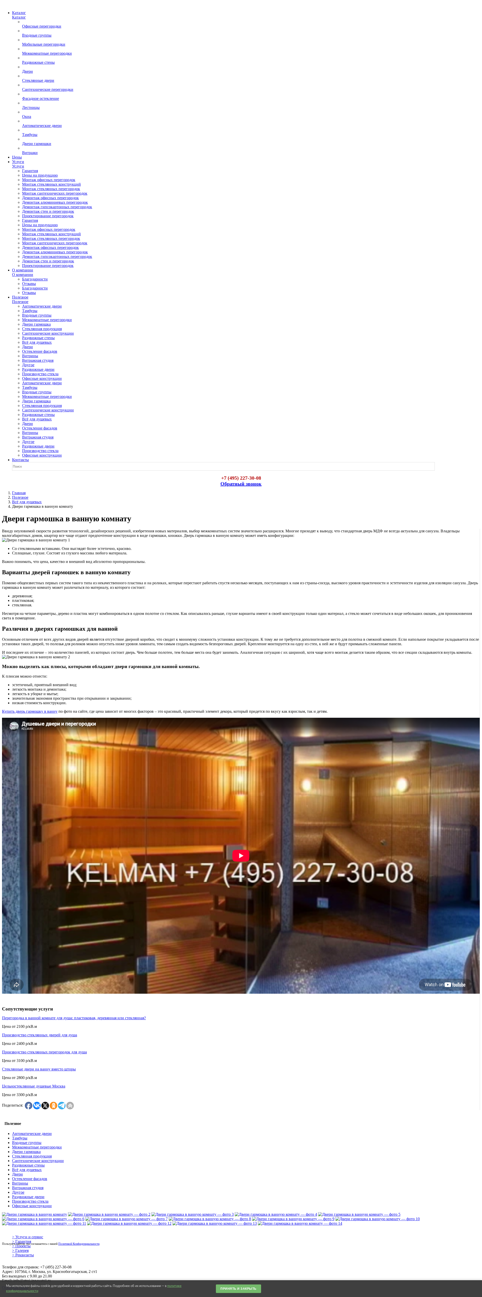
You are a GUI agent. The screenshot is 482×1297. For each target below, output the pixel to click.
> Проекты (21, 1246)
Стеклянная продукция (32, 1156)
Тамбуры (19, 1138)
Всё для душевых (27, 502)
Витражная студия (27, 1188)
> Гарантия (21, 1241)
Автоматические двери (32, 1133)
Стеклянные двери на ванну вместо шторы (39, 1069)
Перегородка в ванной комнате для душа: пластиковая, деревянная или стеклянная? (74, 1018)
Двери (17, 1174)
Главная (19, 493)
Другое (18, 1192)
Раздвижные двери (28, 1197)
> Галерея (20, 1250)
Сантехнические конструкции (38, 1161)
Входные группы (26, 1142)
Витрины (20, 1183)
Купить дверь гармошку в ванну (29, 711)
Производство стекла (30, 1201)
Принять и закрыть (238, 1288)
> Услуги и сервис (27, 1237)
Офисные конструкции (32, 1206)
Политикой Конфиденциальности (78, 1244)
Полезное (20, 497)
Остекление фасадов (29, 1179)
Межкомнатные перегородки (37, 1147)
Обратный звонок (241, 483)
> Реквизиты (23, 1255)
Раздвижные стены (28, 1165)
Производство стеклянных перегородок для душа (44, 1052)
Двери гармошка (26, 1151)
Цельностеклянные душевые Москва (33, 1086)
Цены (17, 157)
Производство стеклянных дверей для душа (39, 1035)
